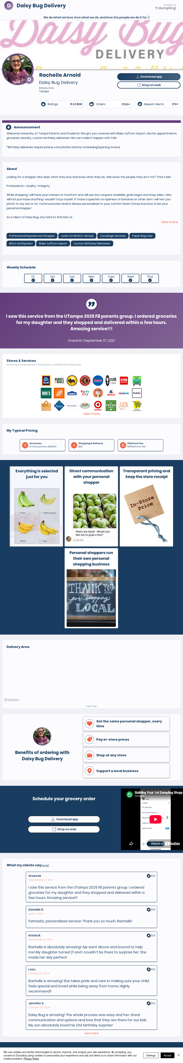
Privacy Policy (31, 1058)
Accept (167, 1055)
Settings (150, 1055)
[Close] (179, 1055)
